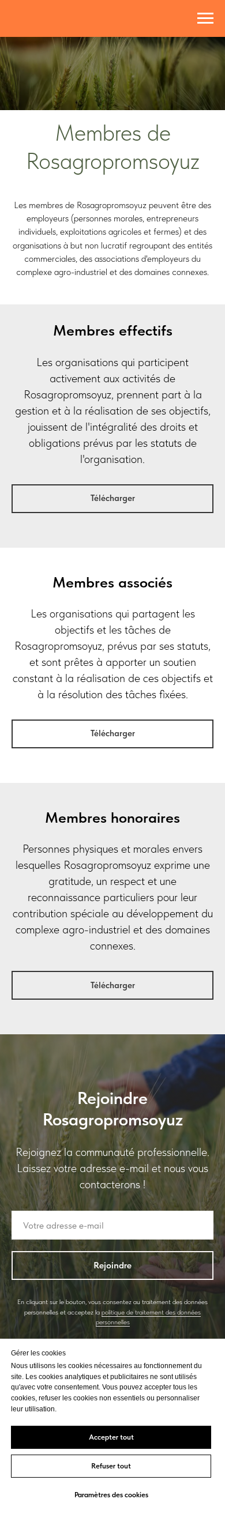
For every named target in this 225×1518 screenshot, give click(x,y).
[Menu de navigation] (205, 18)
